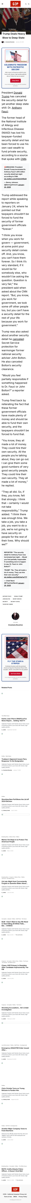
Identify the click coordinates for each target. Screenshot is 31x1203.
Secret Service (17, 599)
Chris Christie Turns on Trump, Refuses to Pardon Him (13, 1089)
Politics (4, 29)
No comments (19, 934)
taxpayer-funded (8, 604)
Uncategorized (23, 1045)
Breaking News (5, 836)
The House (24, 918)
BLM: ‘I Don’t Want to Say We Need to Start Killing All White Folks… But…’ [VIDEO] (15, 924)
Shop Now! (15, 80)
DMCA (15, 1196)
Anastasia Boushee (15, 625)
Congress (11, 877)
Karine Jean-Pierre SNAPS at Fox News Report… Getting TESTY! (14, 720)
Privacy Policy (23, 1196)
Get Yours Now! (15, 673)
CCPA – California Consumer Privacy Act (15, 1194)
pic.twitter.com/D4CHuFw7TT (15, 577)
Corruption (4, 918)
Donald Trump (18, 596)
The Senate (4, 962)
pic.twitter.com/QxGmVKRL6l (15, 179)
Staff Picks (18, 918)
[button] (2, 4)
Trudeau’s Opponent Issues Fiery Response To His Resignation (14, 760)
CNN (23, 159)
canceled (18, 339)
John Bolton (6, 599)
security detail (15, 601)
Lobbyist (9, 918)
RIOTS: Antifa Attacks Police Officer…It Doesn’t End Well (12, 1170)
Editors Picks (12, 836)
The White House (12, 29)
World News (8, 756)
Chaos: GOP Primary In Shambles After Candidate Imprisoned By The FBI (15, 967)
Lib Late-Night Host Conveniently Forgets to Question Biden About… (15, 882)
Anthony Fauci (7, 596)
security (5, 601)
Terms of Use (8, 1196)
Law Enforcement (6, 1045)
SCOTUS (4, 878)
